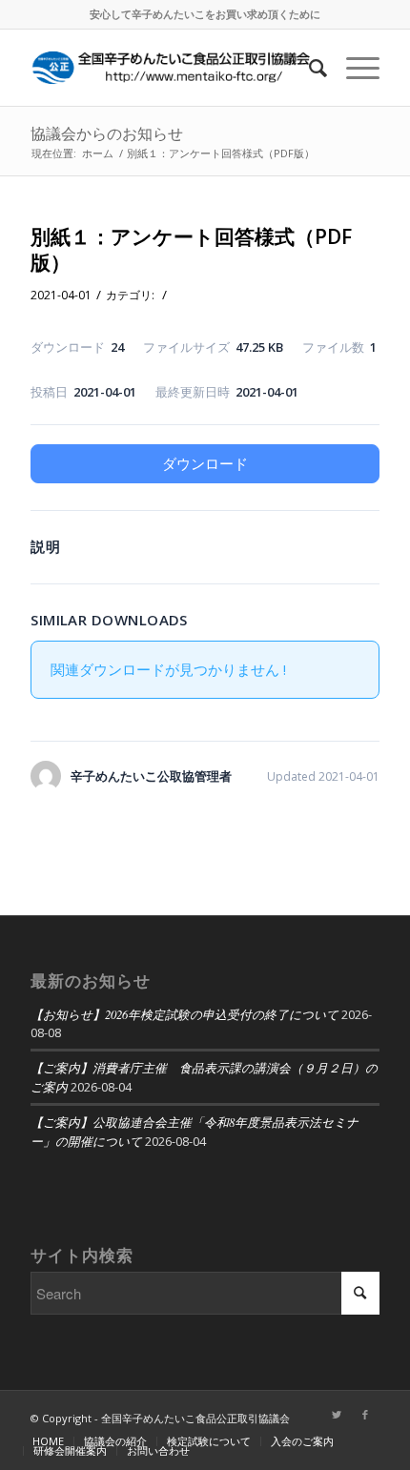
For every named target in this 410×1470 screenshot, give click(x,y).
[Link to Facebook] (365, 1414)
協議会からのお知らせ (107, 133)
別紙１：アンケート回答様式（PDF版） (191, 249)
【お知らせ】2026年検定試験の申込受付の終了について (184, 1014)
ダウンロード (205, 463)
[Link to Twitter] (336, 1414)
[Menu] (353, 68)
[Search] (308, 68)
